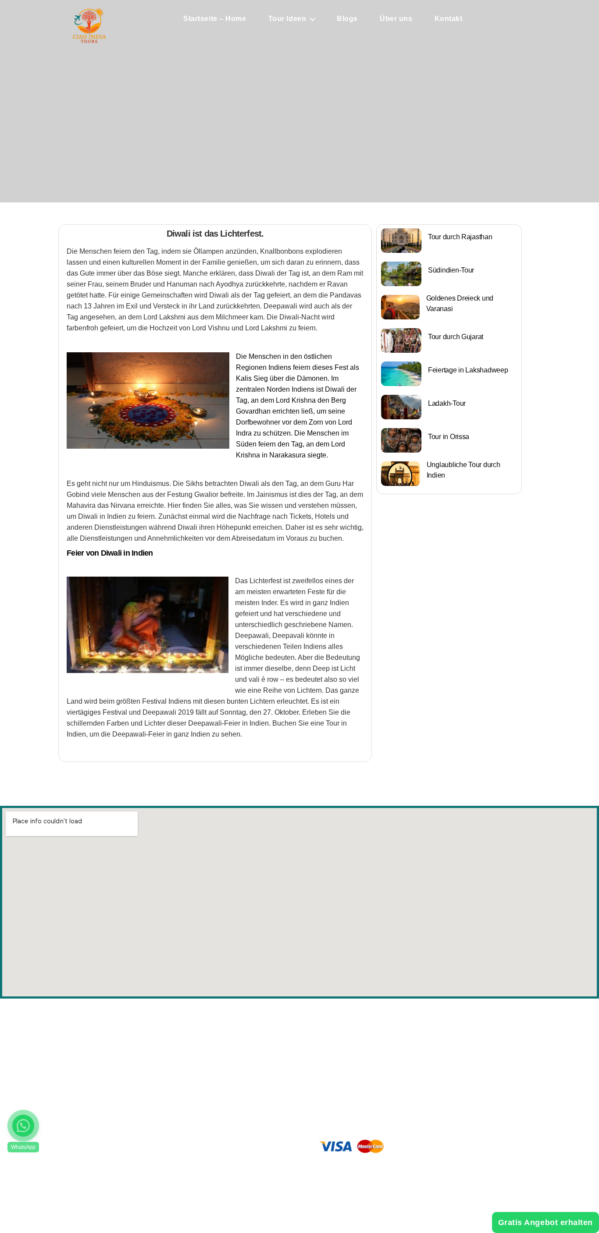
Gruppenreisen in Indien (391, 1050)
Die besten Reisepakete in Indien (403, 1036)
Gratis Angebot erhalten (545, 1222)
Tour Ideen (287, 18)
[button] (23, 1126)
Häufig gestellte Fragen (242, 1067)
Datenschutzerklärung (240, 1082)
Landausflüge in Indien (389, 1091)
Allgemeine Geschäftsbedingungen (258, 1097)
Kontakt (449, 18)
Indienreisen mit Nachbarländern (403, 1077)
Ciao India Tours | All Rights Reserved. (304, 1178)
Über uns (396, 18)
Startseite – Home (214, 18)
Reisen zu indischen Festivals (398, 1063)
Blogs (347, 18)
